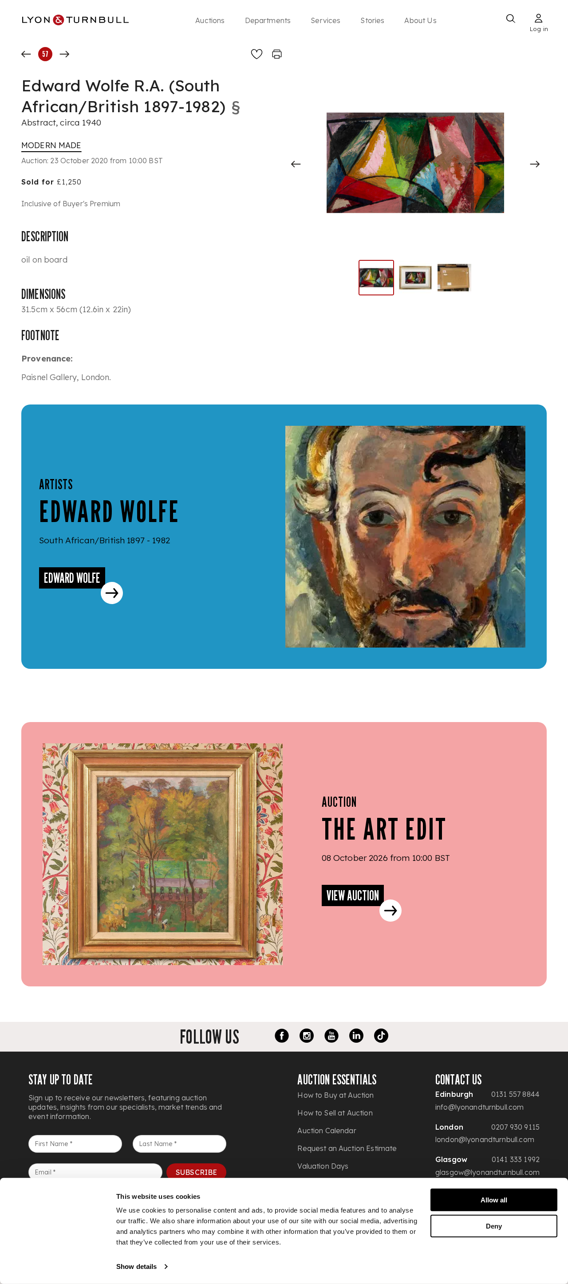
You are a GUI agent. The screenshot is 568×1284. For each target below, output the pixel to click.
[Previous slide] (296, 164)
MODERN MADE (51, 145)
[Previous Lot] (26, 54)
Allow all (494, 1200)
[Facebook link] (282, 1037)
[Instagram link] (307, 1037)
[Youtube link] (331, 1037)
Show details (136, 1266)
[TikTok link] (381, 1037)
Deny (494, 1225)
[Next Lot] (64, 54)
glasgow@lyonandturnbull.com (487, 1172)
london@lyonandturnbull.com (484, 1139)
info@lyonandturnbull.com (479, 1107)
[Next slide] (534, 164)
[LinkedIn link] (356, 1037)
